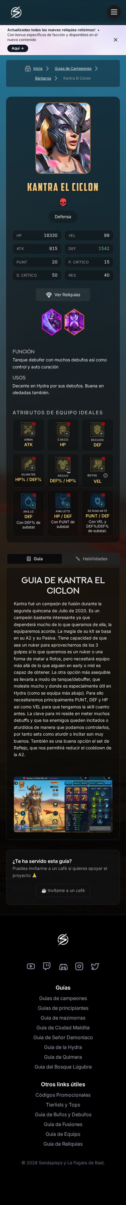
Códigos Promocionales (63, 1095)
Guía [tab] (38, 558)
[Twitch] (47, 967)
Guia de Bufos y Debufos (63, 1114)
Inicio (38, 68)
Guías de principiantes (63, 1008)
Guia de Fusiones (63, 1124)
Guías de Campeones (73, 68)
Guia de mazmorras (63, 1018)
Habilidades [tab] (95, 558)
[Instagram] (79, 967)
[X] (95, 967)
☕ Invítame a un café (63, 890)
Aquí (18, 48)
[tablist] (63, 559)
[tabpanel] (63, 703)
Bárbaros (43, 78)
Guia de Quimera (63, 1057)
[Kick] (63, 967)
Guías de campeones (63, 998)
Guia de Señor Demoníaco (63, 1037)
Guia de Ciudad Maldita (63, 1027)
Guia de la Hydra (63, 1047)
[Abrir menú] (114, 12)
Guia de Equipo (63, 1134)
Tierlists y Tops (63, 1105)
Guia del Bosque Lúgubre (63, 1067)
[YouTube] (31, 967)
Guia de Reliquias (63, 1144)
